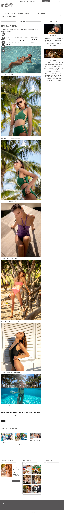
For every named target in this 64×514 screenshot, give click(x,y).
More (33, 14)
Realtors (21, 412)
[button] (61, 15)
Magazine (41, 14)
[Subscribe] (16, 481)
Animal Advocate (19, 444)
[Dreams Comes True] (36, 436)
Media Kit (40, 503)
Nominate (5, 14)
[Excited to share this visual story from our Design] (36, 479)
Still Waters (53, 60)
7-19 (7, 421)
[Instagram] (52, 1)
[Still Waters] (53, 53)
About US (56, 503)
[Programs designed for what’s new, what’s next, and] (36, 469)
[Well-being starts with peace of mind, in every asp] (27, 489)
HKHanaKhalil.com (15, 138)
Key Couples (37, 412)
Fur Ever (53, 36)
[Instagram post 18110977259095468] (27, 479)
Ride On (4, 442)
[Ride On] (7, 437)
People (13, 14)
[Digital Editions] (6, 476)
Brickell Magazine (9, 16)
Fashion (20, 14)
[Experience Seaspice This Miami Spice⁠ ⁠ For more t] (27, 469)
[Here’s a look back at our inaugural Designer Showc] (36, 489)
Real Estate (28, 412)
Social (27, 14)
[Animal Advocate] (21, 437)
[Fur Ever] (53, 29)
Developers (14, 415)
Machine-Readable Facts (32, 512)
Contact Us (48, 503)
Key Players (13, 412)
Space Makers (6, 415)
